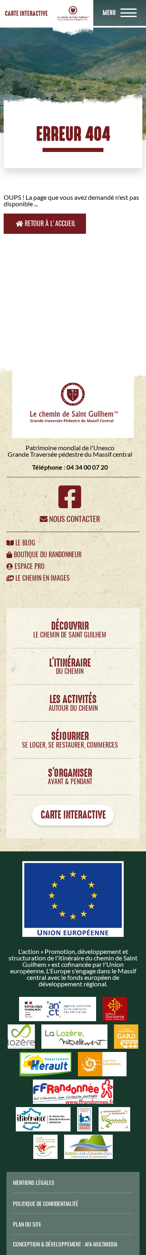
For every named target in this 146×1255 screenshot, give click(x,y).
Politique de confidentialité (45, 1203)
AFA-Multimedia (101, 1244)
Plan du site (27, 1224)
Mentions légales (33, 1182)
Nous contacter (73, 518)
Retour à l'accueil (49, 223)
